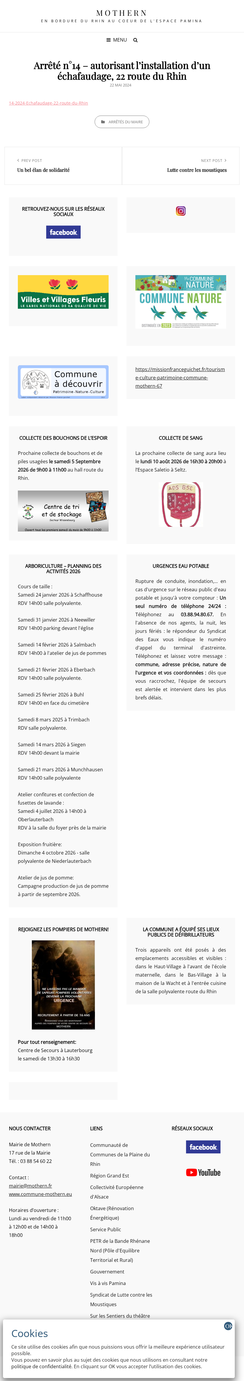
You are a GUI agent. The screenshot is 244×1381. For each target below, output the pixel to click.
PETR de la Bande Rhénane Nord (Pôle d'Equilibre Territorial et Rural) (120, 1250)
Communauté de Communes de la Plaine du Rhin (120, 1154)
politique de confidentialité (41, 1366)
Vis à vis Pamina (108, 1283)
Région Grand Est (109, 1175)
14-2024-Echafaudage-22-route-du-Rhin (48, 103)
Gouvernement (107, 1271)
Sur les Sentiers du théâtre (120, 1316)
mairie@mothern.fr (30, 1186)
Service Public (105, 1229)
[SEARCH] (135, 39)
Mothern (122, 12)
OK (228, 1326)
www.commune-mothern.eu (40, 1194)
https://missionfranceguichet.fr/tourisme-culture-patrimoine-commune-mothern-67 (180, 377)
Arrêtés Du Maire (126, 121)
